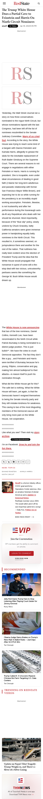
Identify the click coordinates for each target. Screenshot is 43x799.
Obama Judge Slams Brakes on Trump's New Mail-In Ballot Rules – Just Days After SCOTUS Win (21, 639)
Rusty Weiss (8, 607)
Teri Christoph (8, 645)
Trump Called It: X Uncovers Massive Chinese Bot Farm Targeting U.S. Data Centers (20, 678)
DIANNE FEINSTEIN (9, 471)
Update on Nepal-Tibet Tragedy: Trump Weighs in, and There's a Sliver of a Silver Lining (20, 766)
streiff (4, 26)
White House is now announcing (22, 327)
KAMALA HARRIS (26, 471)
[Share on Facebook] (14, 462)
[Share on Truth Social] (9, 462)
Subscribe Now (21, 558)
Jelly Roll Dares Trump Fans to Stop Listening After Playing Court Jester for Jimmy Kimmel (20, 601)
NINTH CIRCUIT (8, 474)
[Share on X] (4, 462)
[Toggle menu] (4, 3)
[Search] (39, 3)
